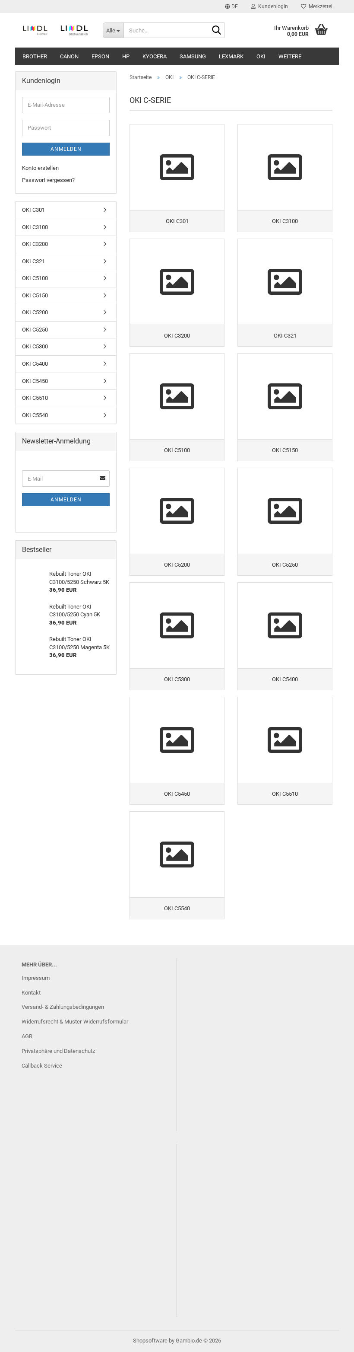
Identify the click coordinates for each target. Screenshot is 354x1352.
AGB (27, 1036)
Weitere (289, 56)
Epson (100, 56)
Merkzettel (319, 6)
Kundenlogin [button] (272, 6)
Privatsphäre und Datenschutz (58, 1051)
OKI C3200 (35, 244)
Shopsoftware (150, 1340)
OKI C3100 (35, 227)
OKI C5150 (35, 295)
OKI (261, 56)
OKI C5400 (35, 363)
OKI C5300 (35, 346)
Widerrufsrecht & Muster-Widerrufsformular (75, 1021)
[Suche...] (216, 30)
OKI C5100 (35, 278)
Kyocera (154, 56)
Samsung (193, 56)
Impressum (36, 978)
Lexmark (231, 56)
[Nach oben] (330, 1339)
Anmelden (66, 149)
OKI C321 (33, 261)
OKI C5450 (35, 381)
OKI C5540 (35, 415)
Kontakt (31, 992)
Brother (34, 56)
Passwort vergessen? (48, 180)
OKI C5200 (35, 312)
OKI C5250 (35, 329)
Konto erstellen (40, 168)
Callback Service (42, 1065)
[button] (231, 6)
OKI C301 (33, 210)
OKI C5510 (35, 398)
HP (126, 56)
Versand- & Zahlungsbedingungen (63, 1007)
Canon (69, 56)
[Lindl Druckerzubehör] (56, 30)
